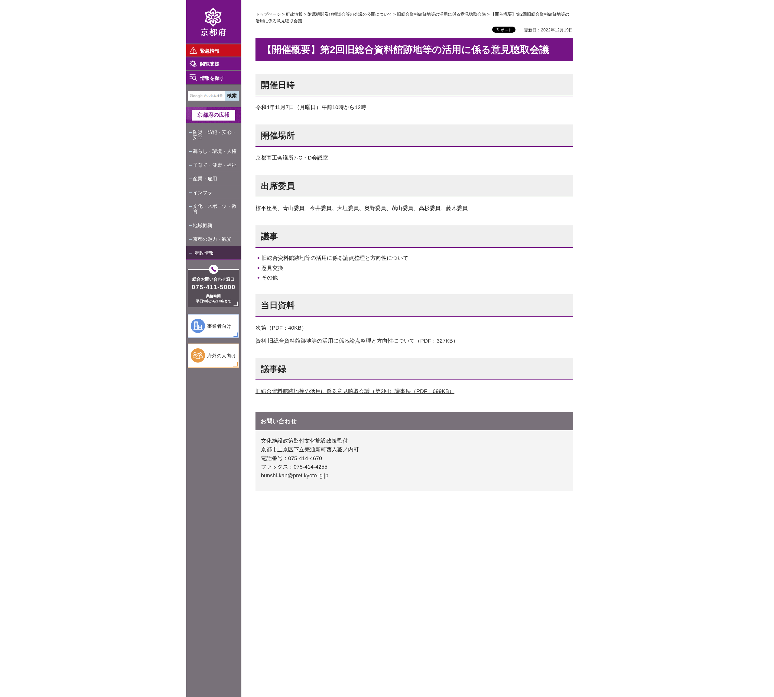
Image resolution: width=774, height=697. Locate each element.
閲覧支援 (210, 63)
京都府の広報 (213, 115)
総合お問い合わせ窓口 (213, 279)
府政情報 (204, 253)
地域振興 (202, 225)
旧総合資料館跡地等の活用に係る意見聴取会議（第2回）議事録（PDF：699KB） (354, 391)
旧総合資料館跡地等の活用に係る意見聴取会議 (441, 14)
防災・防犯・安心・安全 (214, 135)
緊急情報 (210, 50)
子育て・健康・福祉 (214, 165)
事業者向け (219, 326)
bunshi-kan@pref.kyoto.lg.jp (294, 476)
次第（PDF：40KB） (281, 328)
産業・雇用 (205, 178)
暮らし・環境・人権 (214, 151)
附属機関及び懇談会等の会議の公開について (349, 14)
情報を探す (212, 78)
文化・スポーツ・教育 (214, 209)
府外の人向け (221, 355)
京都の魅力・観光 (212, 239)
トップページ (268, 14)
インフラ (202, 192)
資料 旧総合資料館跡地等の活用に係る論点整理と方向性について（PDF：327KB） (356, 341)
